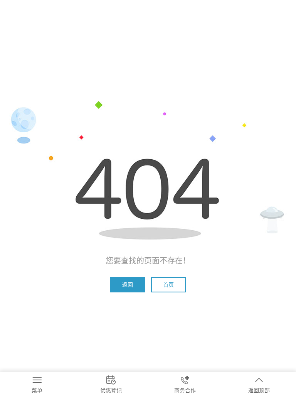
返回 (127, 284)
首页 (168, 284)
